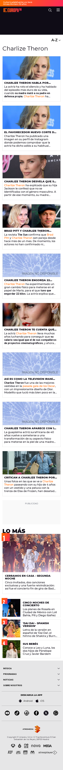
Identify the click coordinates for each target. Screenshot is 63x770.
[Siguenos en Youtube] (7, 714)
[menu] (58, 9)
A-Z (55, 40)
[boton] (46, 668)
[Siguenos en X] (46, 714)
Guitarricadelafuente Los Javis (17, 2)
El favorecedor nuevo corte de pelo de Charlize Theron (30, 134)
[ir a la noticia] (31, 68)
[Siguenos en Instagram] (26, 714)
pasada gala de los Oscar (39, 386)
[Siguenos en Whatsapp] (55, 714)
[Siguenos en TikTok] (17, 714)
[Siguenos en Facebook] (36, 714)
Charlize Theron (34, 96)
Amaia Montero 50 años (14, 4)
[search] (50, 10)
